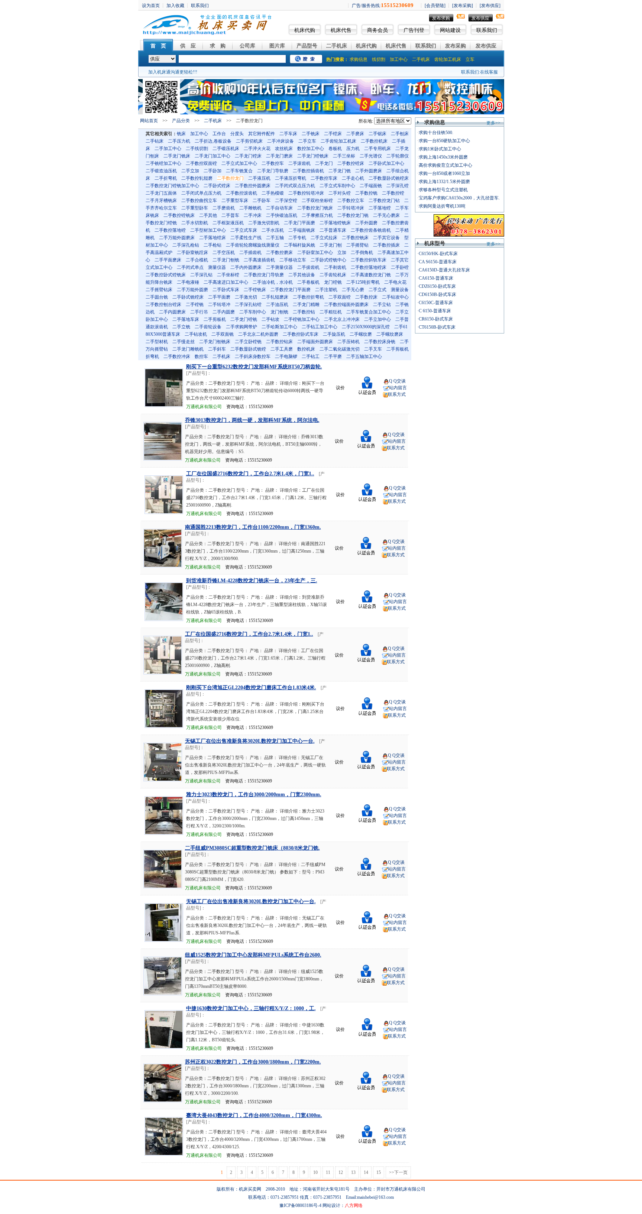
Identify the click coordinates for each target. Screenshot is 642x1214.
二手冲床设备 (280, 141)
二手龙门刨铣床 (214, 341)
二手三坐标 (344, 156)
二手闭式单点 (190, 267)
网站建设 (450, 30)
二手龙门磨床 (279, 156)
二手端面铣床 (301, 230)
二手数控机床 (374, 141)
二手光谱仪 (371, 156)
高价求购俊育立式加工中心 (445, 165)
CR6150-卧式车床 (436, 319)
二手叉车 (373, 349)
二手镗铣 (195, 304)
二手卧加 (212, 170)
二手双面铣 (222, 334)
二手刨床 (400, 133)
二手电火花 (395, 282)
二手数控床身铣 (379, 341)
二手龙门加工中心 (212, 156)
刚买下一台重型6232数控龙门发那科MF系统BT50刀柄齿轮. (254, 367)
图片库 (277, 46)
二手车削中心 (252, 312)
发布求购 (441, 18)
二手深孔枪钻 (185, 245)
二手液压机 (259, 178)
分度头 (237, 133)
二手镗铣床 (255, 289)
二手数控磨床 (279, 252)
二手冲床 (253, 215)
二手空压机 (224, 252)
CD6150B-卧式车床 (437, 294)
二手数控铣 (366, 193)
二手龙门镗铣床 (312, 156)
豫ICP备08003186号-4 (300, 1205)
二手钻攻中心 (395, 297)
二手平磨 (333, 356)
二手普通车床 (333, 230)
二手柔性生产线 (246, 237)
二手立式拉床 (324, 237)
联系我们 (486, 30)
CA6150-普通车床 (436, 278)
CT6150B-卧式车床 (437, 327)
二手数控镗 (393, 193)
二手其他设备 (301, 274)
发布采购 (455, 46)
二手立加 (190, 170)
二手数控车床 (324, 178)
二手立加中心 (377, 319)
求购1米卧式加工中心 (440, 149)
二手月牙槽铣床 (161, 200)
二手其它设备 (386, 237)
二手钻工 (311, 356)
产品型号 (306, 46)
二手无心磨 (353, 289)
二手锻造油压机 (161, 170)
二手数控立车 (350, 200)
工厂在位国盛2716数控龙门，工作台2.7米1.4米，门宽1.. (250, 473)
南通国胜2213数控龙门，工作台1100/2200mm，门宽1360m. (253, 527)
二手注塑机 (326, 289)
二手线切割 (197, 148)
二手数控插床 (386, 245)
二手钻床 (154, 141)
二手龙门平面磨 (299, 222)
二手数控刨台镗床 (163, 304)
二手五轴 (275, 237)
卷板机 (335, 148)
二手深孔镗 (397, 185)
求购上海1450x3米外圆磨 (443, 157)
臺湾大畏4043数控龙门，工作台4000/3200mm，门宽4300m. (254, 1115)
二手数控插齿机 (308, 170)
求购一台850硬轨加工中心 (444, 140)
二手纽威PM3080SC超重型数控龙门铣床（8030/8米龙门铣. (252, 848)
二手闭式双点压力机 (295, 185)
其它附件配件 (261, 133)
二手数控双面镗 (201, 163)
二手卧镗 (400, 267)
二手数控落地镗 (170, 230)
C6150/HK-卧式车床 (438, 253)
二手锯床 (377, 133)
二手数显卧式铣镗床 (389, 178)
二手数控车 (273, 163)
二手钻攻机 (196, 334)
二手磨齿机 (224, 208)
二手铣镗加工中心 (163, 163)
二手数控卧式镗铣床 (166, 274)
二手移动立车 (292, 260)
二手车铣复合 (239, 170)
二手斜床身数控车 (252, 356)
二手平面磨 (219, 297)
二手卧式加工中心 (386, 163)
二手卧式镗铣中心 (328, 260)
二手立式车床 (243, 230)
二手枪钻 (212, 245)
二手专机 (297, 237)
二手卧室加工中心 (315, 252)
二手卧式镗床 (217, 185)
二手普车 (230, 215)
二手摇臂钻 (357, 245)
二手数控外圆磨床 (252, 185)
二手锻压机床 (226, 148)
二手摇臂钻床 (159, 289)
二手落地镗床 (212, 237)
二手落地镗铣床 (335, 222)
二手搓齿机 (308, 267)
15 (378, 1172)
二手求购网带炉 (241, 326)
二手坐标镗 (228, 274)
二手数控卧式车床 (300, 334)
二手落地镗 (380, 208)
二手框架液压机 (228, 222)
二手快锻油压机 (281, 215)
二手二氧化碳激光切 (340, 349)
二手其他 (208, 215)
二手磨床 (355, 133)
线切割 (378, 59)
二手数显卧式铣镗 (248, 349)
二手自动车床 (279, 208)
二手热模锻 (273, 193)
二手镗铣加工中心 (302, 319)
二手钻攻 (270, 319)
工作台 (219, 133)
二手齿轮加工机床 (338, 141)
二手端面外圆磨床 (315, 341)
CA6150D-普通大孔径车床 (444, 270)
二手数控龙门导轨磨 (264, 274)
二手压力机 (179, 141)
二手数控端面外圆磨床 (346, 304)
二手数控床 (366, 297)
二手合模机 (197, 260)
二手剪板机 (215, 319)
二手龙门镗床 (248, 156)
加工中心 (399, 59)
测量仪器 (217, 267)
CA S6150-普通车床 (438, 261)
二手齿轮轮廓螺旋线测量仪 (252, 245)
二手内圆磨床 (172, 312)
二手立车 (307, 141)
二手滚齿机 (299, 163)
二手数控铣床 (355, 237)
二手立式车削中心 (337, 185)
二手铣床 (311, 133)
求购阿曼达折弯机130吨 (442, 206)
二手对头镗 (339, 193)
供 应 (188, 46)
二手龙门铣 (339, 170)
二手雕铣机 (250, 208)
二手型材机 (157, 341)
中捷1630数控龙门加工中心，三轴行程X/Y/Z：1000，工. (251, 1008)
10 (315, 1172)
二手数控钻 (304, 312)
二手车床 (288, 133)
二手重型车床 (234, 200)
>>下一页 (398, 1172)
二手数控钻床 (279, 341)
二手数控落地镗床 (368, 267)
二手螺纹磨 (361, 334)
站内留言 (398, 387)
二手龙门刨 (331, 245)
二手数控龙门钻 (384, 200)
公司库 (247, 46)
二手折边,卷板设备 (213, 141)
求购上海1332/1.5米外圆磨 (444, 181)
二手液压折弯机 (290, 178)
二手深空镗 (286, 200)
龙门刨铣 (279, 312)
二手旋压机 (334, 334)
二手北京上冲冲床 (342, 319)
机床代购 (304, 30)
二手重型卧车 (194, 208)
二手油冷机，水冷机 (273, 282)
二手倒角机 (362, 252)
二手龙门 (324, 163)
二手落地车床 (185, 319)
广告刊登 (413, 30)
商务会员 (377, 30)
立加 (341, 252)
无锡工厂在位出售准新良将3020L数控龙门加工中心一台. (250, 741)
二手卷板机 (308, 282)
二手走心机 (353, 178)
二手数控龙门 (230, 178)
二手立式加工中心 (239, 163)
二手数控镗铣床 (179, 215)
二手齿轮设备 (208, 326)
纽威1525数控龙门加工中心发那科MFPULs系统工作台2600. (253, 955)
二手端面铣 (371, 185)
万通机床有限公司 (204, 406)
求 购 (218, 46)
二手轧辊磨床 (275, 297)
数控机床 (306, 349)
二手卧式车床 (226, 289)
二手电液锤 (188, 282)
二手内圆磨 (224, 312)
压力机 (353, 148)
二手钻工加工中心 (319, 326)
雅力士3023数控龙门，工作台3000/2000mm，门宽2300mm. (253, 794)
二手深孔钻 (201, 274)
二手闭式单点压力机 (201, 193)
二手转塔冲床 (350, 208)
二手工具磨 (281, 349)
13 (353, 1172)
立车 (470, 59)
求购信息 (358, 59)
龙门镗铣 (333, 282)
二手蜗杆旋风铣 (299, 245)
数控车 (201, 356)
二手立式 (377, 289)
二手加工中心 (168, 148)
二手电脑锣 (286, 356)
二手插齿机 (250, 252)
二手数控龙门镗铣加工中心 (172, 185)
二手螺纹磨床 (389, 334)
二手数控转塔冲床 (306, 193)
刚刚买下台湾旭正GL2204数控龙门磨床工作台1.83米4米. (251, 687)
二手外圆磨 (366, 222)
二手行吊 (199, 312)
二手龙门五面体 (161, 193)
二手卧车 (261, 200)
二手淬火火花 (257, 148)
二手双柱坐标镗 (317, 200)
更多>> (493, 123)
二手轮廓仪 (397, 156)
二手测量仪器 (279, 267)
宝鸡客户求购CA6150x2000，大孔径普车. (459, 198)
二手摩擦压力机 (317, 215)
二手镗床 (333, 133)
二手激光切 (246, 297)
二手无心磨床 (386, 215)
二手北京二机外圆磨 (258, 334)
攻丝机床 (284, 148)
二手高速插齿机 (259, 260)
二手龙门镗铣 (243, 319)
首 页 (158, 46)
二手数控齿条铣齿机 (371, 230)
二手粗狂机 (331, 312)
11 (328, 1172)
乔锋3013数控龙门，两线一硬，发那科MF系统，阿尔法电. (252, 420)
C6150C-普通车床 (436, 302)
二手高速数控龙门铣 (371, 274)
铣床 (181, 133)
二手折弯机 (166, 178)
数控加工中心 (310, 148)
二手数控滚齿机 (241, 193)
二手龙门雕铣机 (188, 349)
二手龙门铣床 (176, 156)
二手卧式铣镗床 (188, 297)
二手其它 (400, 260)
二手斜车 (217, 349)
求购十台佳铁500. (436, 132)
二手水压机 (273, 230)
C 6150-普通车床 (435, 310)
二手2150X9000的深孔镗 (366, 326)
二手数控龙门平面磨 (290, 289)
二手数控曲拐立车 (199, 200)
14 (366, 1172)
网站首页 (149, 120)
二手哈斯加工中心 (279, 326)
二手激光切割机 (263, 222)
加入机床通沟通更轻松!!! (172, 72)
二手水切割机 (194, 222)
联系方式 (397, 394)
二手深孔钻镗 (248, 304)
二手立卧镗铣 (248, 341)
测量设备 (400, 289)
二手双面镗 (339, 297)
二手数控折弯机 (308, 297)
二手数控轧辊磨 (197, 178)
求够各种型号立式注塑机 (443, 189)
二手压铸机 (348, 341)
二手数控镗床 (350, 163)
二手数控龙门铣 (353, 215)
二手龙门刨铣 (226, 260)
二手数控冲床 (176, 356)
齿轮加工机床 (447, 59)
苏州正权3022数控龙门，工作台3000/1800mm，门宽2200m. (253, 1062)
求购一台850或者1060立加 (444, 173)
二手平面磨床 (168, 260)
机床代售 (341, 30)
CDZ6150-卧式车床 (437, 286)
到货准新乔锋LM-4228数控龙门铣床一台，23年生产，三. (251, 580)
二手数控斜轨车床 (368, 260)
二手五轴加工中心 (364, 356)
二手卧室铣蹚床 (192, 252)
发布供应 (480, 18)
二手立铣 (181, 326)
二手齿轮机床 (333, 274)
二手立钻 (382, 304)
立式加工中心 (159, 267)
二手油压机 (277, 304)
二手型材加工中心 (208, 230)
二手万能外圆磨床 (177, 237)
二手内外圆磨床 (246, 267)
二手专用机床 (377, 148)
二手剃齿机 (335, 267)
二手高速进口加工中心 (226, 282)
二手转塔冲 (219, 304)
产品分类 (181, 120)
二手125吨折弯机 (363, 282)
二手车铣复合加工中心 (368, 312)
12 (340, 1172)
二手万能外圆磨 (192, 289)
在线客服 (489, 72)
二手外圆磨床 (368, 170)
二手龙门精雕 (306, 304)
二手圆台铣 (157, 297)
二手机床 (336, 46)
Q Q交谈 (397, 381)
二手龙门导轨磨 (272, 170)
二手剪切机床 (249, 141)
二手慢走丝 (183, 341)
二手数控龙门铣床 (315, 208)
